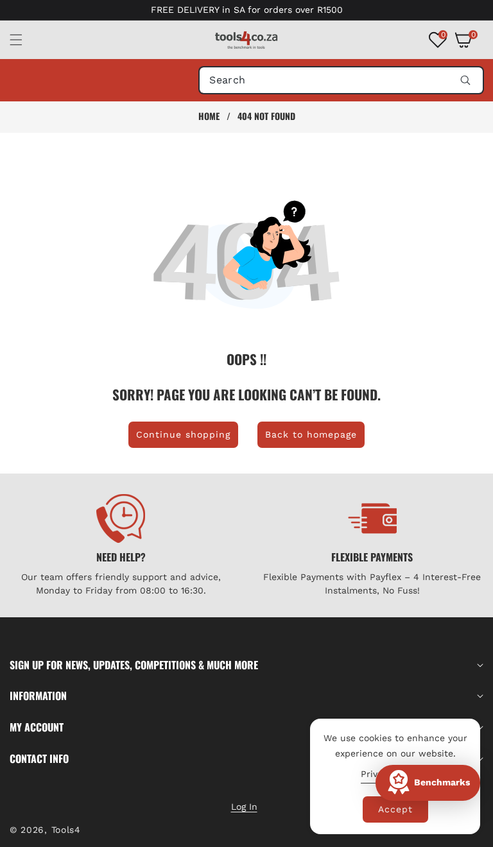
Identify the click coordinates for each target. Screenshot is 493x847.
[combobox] (341, 80)
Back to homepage (311, 434)
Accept (395, 809)
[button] (24, 40)
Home (209, 116)
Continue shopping (183, 434)
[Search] (465, 80)
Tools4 (66, 830)
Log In (244, 806)
